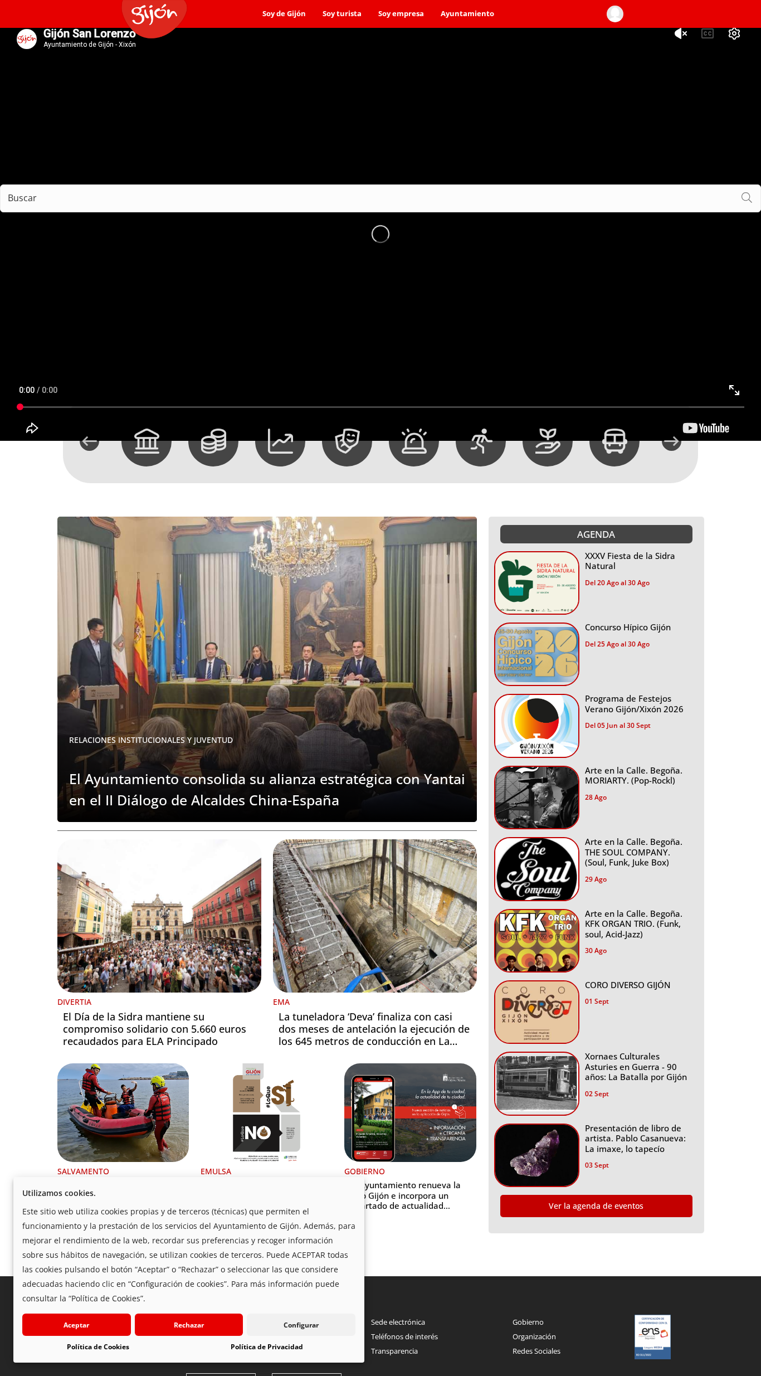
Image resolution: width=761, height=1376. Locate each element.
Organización (534, 1336)
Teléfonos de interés (404, 1336)
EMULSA (216, 1171)
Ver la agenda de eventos (596, 1205)
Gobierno (528, 1322)
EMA (281, 1001)
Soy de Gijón (284, 13)
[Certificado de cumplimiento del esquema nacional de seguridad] (653, 1337)
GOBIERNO (364, 1171)
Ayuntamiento (467, 13)
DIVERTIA (74, 1001)
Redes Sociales (536, 1351)
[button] (89, 441)
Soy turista (342, 13)
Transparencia (394, 1351)
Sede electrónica (398, 1322)
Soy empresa (401, 13)
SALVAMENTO (83, 1171)
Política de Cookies (98, 1346)
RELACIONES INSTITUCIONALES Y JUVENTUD (151, 740)
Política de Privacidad (267, 1346)
